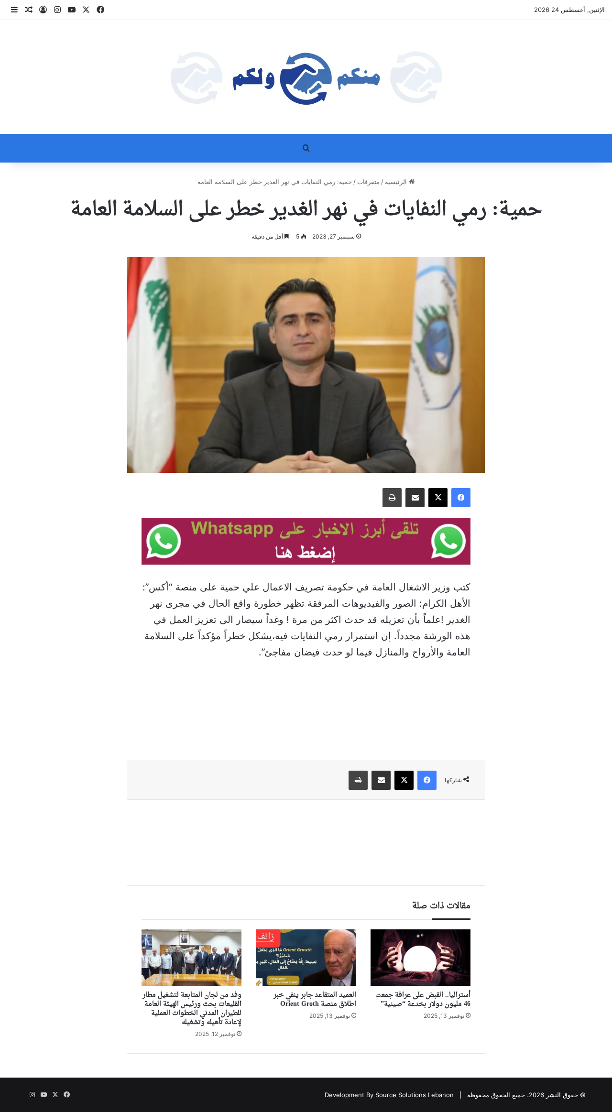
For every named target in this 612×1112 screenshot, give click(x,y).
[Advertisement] (306, 703)
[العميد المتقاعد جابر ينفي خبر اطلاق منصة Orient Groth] (306, 957)
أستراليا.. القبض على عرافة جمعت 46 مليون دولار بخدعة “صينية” (422, 1000)
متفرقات (368, 181)
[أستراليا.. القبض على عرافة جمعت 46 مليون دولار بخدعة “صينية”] (420, 957)
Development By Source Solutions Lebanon (389, 1095)
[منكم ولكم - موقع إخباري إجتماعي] (306, 77)
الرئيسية (397, 181)
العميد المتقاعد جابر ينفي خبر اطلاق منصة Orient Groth (314, 1000)
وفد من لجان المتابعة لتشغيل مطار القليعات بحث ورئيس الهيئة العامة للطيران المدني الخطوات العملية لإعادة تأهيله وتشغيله (191, 1009)
